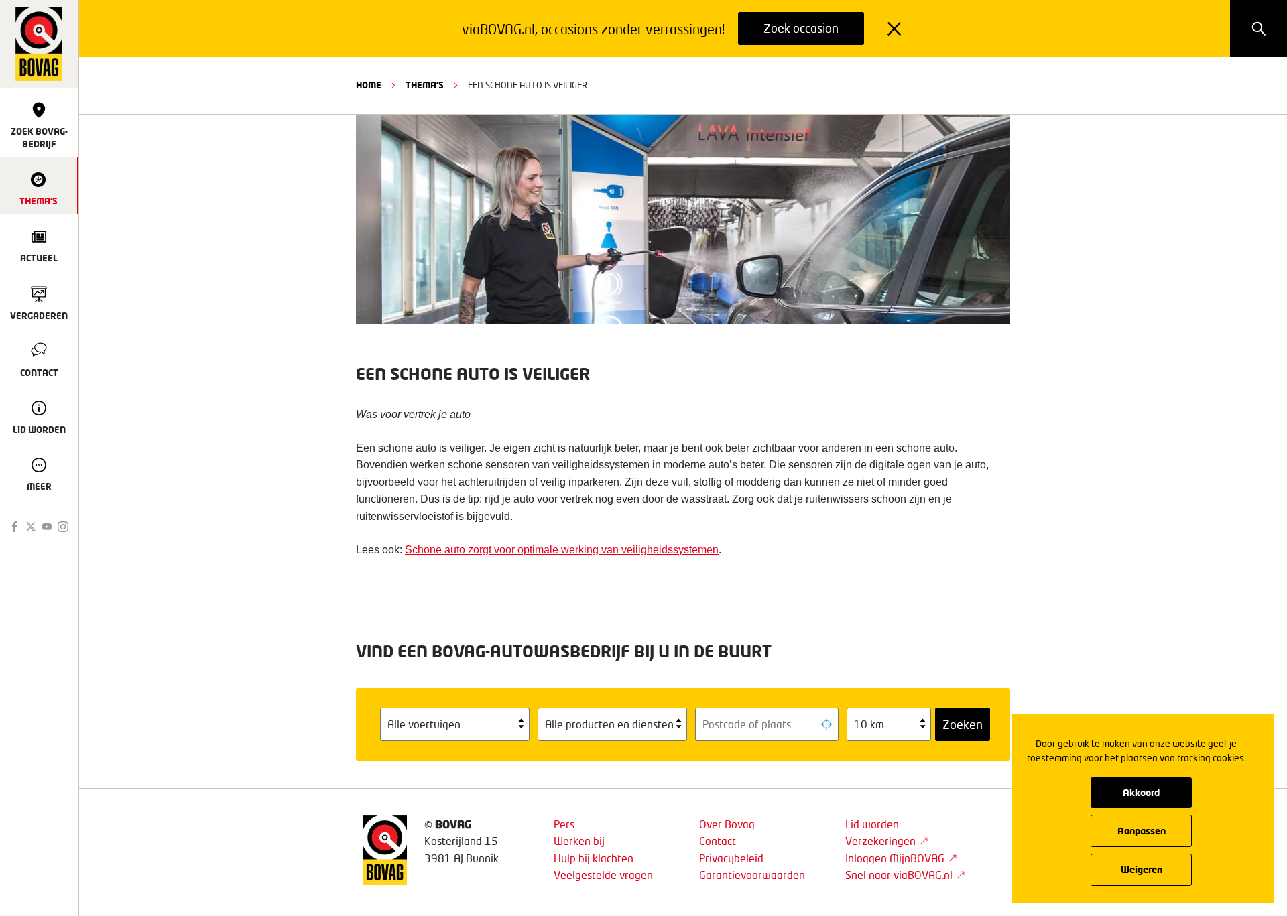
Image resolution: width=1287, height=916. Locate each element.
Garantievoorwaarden (752, 874)
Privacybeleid (731, 858)
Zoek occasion (801, 28)
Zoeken (962, 724)
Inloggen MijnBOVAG (894, 858)
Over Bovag (727, 823)
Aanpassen (1141, 830)
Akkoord (1141, 792)
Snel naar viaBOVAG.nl (899, 874)
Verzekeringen (880, 840)
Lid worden (872, 823)
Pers (564, 823)
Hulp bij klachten (593, 858)
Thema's (425, 85)
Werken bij (579, 840)
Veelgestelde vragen (603, 874)
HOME (368, 85)
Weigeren (1141, 869)
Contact (717, 840)
